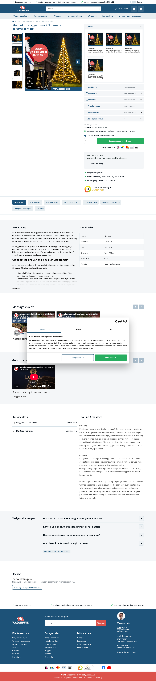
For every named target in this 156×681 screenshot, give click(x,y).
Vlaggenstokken (41, 16)
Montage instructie (46, 431)
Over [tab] (112, 329)
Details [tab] (78, 329)
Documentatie (91, 202)
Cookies (57, 678)
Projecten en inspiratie (20, 644)
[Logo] (23, 8)
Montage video (51, 202)
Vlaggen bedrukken (52, 638)
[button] (78, 61)
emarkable (90, 675)
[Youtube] (109, 668)
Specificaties (35, 202)
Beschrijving (19, 202)
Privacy (89, 678)
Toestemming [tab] (44, 329)
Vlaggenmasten (20, 16)
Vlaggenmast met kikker (46, 422)
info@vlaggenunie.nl (124, 636)
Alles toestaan (110, 357)
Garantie (15, 650)
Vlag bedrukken (75, 16)
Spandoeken (107, 16)
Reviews (40, 208)
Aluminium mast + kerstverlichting (56, 551)
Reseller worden (83, 647)
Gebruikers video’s (71, 202)
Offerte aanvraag (96, 163)
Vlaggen (58, 16)
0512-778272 (123, 9)
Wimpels (91, 16)
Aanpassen (76, 357)
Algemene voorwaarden (73, 678)
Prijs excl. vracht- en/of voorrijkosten (100, 135)
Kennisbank (16, 657)
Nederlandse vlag (51, 641)
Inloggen (80, 638)
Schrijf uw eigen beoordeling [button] (28, 587)
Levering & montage (111, 202)
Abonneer (101, 623)
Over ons (15, 654)
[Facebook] (103, 668)
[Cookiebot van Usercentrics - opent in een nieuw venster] (117, 322)
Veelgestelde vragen (23, 208)
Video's (15, 647)
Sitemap (99, 678)
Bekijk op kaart (122, 631)
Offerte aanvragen (84, 644)
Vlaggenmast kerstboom (130, 16)
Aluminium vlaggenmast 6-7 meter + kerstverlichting (34, 21)
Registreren (81, 641)
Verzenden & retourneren (21, 641)
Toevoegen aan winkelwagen (120, 141)
